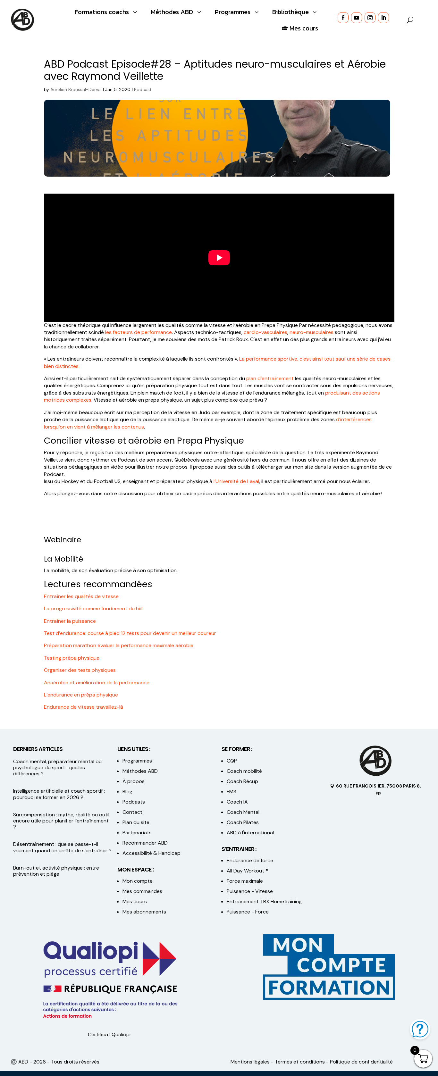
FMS (231, 791)
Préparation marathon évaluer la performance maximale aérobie (118, 645)
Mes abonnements (144, 911)
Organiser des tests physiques (80, 670)
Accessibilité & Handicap (152, 853)
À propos (133, 781)
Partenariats (137, 832)
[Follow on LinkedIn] (383, 17)
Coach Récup (242, 781)
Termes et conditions (300, 1061)
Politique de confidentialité (361, 1061)
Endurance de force (250, 860)
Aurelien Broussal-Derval (76, 89)
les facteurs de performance (138, 332)
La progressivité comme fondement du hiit (93, 608)
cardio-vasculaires (265, 332)
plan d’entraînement (270, 378)
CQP (232, 760)
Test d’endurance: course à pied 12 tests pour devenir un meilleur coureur (130, 633)
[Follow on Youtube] (356, 17)
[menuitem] (106, 11)
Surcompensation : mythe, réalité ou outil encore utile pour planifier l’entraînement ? (61, 820)
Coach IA (237, 801)
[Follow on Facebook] (343, 17)
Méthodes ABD (140, 771)
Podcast (143, 89)
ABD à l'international (251, 832)
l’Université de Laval (236, 481)
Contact (132, 812)
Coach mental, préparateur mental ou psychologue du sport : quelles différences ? (57, 767)
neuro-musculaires (311, 332)
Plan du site (135, 822)
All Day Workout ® (247, 870)
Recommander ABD (145, 842)
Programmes (137, 760)
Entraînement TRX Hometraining (264, 901)
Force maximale (245, 881)
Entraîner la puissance (70, 621)
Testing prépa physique (71, 658)
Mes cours (134, 901)
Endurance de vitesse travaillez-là (83, 707)
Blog (127, 791)
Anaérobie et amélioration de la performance (96, 682)
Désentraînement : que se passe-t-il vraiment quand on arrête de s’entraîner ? (62, 847)
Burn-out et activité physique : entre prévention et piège (56, 870)
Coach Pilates (243, 822)
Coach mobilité (244, 771)
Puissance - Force (248, 911)
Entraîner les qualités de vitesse (81, 596)
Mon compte (137, 881)
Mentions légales (250, 1061)
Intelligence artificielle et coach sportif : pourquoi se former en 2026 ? (59, 794)
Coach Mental (243, 812)
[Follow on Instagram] (370, 17)
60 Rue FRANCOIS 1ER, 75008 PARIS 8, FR (378, 790)
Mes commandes (142, 891)
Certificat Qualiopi (109, 1034)
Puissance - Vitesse (250, 891)
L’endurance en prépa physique (81, 694)
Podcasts (133, 801)
